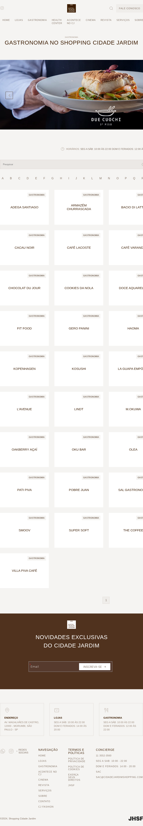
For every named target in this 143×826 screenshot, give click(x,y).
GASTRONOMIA (38, 20)
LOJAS (19, 20)
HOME (6, 20)
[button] (71, 8)
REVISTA (109, 20)
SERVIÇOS (126, 20)
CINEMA (93, 20)
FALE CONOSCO (129, 8)
